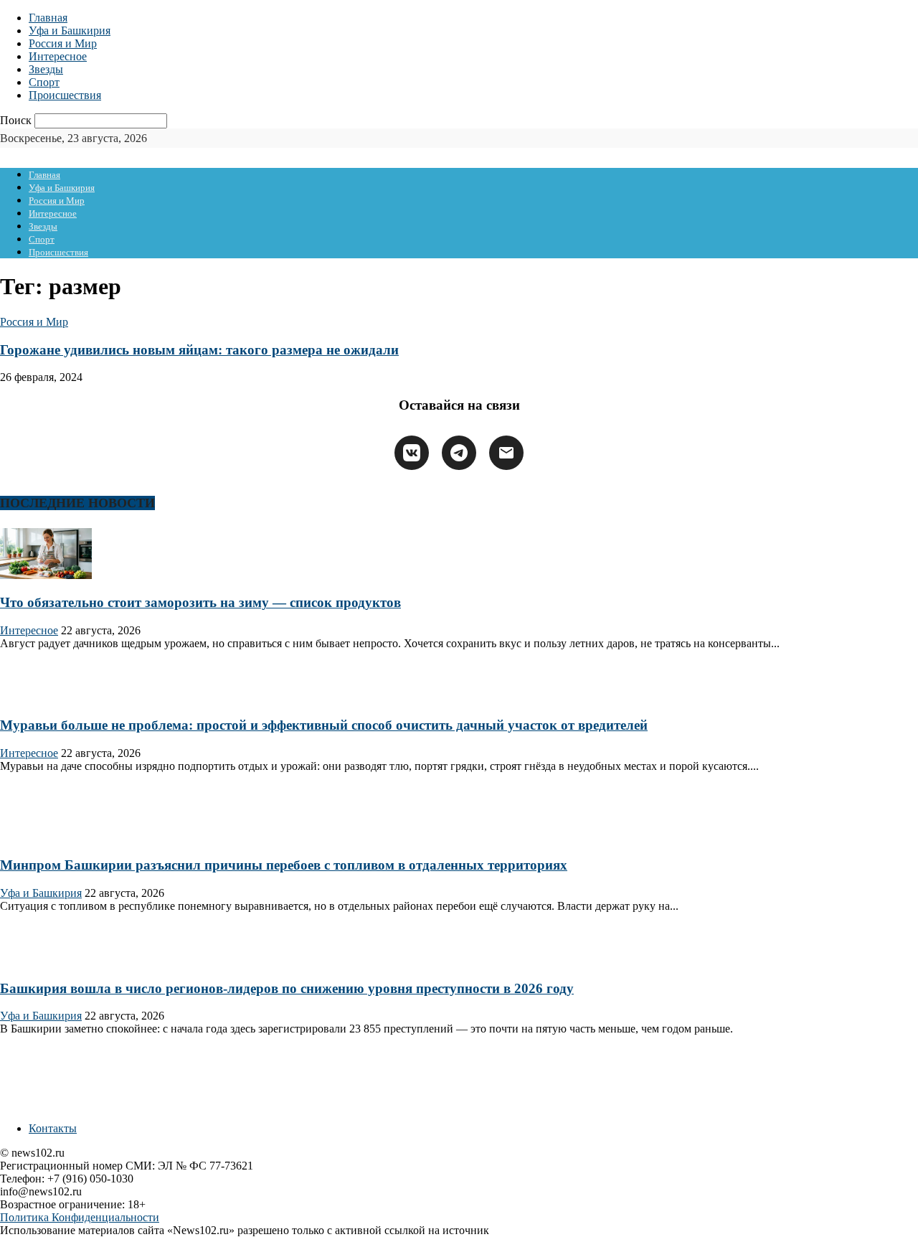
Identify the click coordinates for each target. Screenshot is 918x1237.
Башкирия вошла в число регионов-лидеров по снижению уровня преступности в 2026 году (287, 988)
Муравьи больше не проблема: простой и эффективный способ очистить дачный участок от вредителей (324, 725)
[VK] (411, 453)
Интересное (58, 56)
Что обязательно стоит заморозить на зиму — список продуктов (200, 602)
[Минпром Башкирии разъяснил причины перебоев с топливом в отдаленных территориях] (46, 838)
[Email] (506, 453)
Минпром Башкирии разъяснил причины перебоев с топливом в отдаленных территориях (283, 865)
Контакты (53, 1128)
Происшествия (65, 95)
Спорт (44, 82)
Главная (48, 17)
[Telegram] (459, 453)
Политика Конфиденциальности (79, 1217)
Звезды (46, 69)
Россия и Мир (63, 43)
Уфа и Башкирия (69, 30)
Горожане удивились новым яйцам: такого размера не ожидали (199, 349)
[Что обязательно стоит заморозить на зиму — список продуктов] (46, 575)
